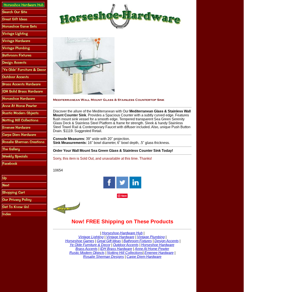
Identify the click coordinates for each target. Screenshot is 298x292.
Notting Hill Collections (125, 253)
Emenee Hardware (159, 253)
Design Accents (166, 241)
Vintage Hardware (120, 237)
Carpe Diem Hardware (144, 257)
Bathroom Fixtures (137, 241)
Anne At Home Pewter (152, 249)
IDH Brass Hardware (116, 249)
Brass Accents (86, 249)
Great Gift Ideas (109, 241)
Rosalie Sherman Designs (103, 257)
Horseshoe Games (79, 241)
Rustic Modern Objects (86, 253)
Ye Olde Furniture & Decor (90, 245)
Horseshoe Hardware (157, 245)
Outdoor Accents (126, 245)
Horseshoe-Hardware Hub (122, 233)
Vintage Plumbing (151, 237)
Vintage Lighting (91, 237)
